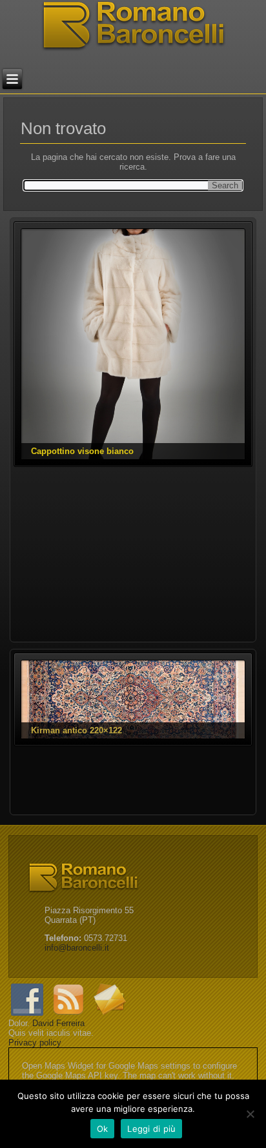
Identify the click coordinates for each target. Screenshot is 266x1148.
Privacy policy (34, 1042)
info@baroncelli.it (77, 948)
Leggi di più (151, 1128)
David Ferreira (58, 1023)
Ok (102, 1128)
